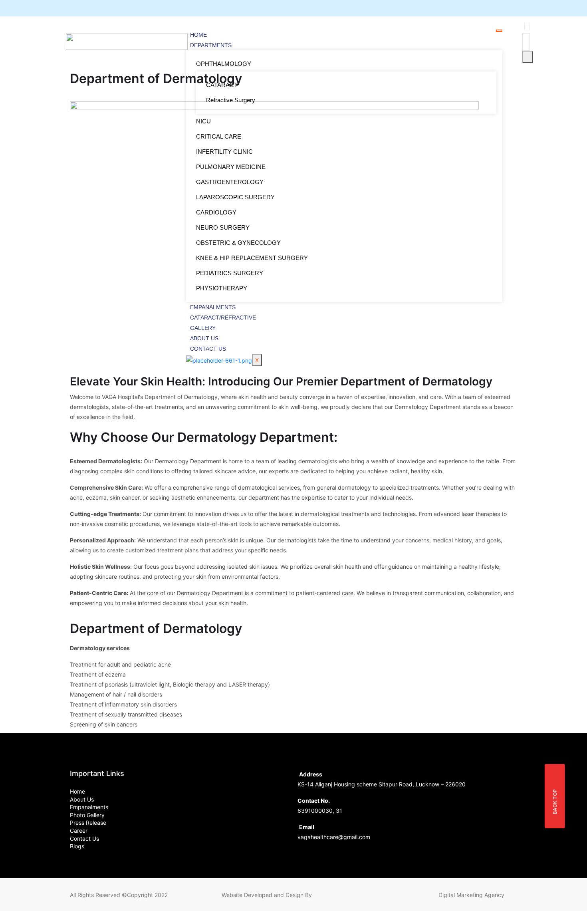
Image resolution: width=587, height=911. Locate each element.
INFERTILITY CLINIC (224, 151)
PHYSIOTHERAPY (221, 288)
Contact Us (208, 348)
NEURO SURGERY (223, 227)
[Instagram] (513, 8)
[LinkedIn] (499, 8)
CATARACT (222, 84)
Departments (211, 45)
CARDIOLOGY (216, 212)
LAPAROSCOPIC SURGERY (235, 197)
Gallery (203, 328)
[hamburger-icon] (499, 31)
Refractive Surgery (230, 100)
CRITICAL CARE (218, 136)
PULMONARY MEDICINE (231, 166)
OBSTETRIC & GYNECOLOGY (238, 242)
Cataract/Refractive (223, 317)
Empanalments (213, 307)
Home (198, 35)
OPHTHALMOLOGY (223, 63)
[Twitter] (485, 8)
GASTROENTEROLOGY (230, 182)
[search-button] (527, 57)
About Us (204, 338)
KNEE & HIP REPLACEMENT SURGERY (252, 257)
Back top (555, 801)
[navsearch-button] (527, 26)
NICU (203, 121)
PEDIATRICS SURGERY (229, 273)
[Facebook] (471, 8)
